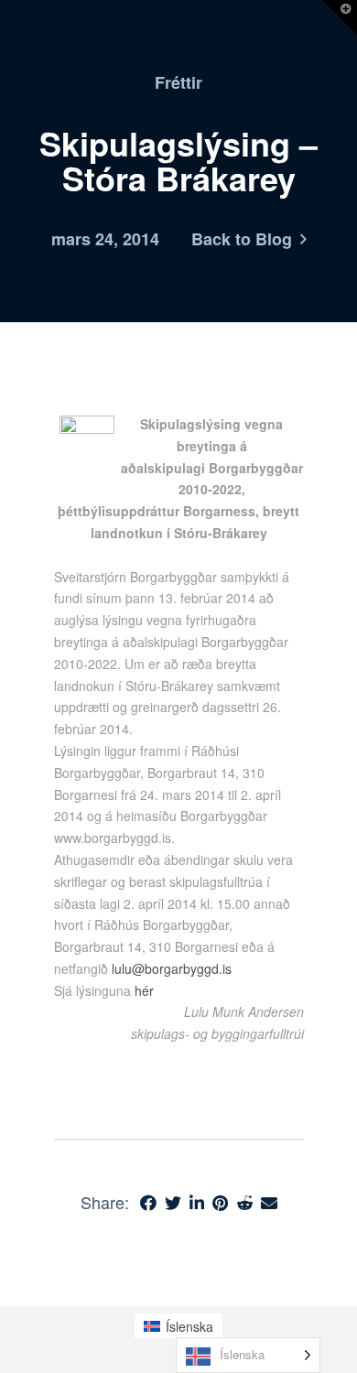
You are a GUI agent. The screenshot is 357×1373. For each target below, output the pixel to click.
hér (144, 990)
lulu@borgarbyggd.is (172, 968)
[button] (339, 17)
